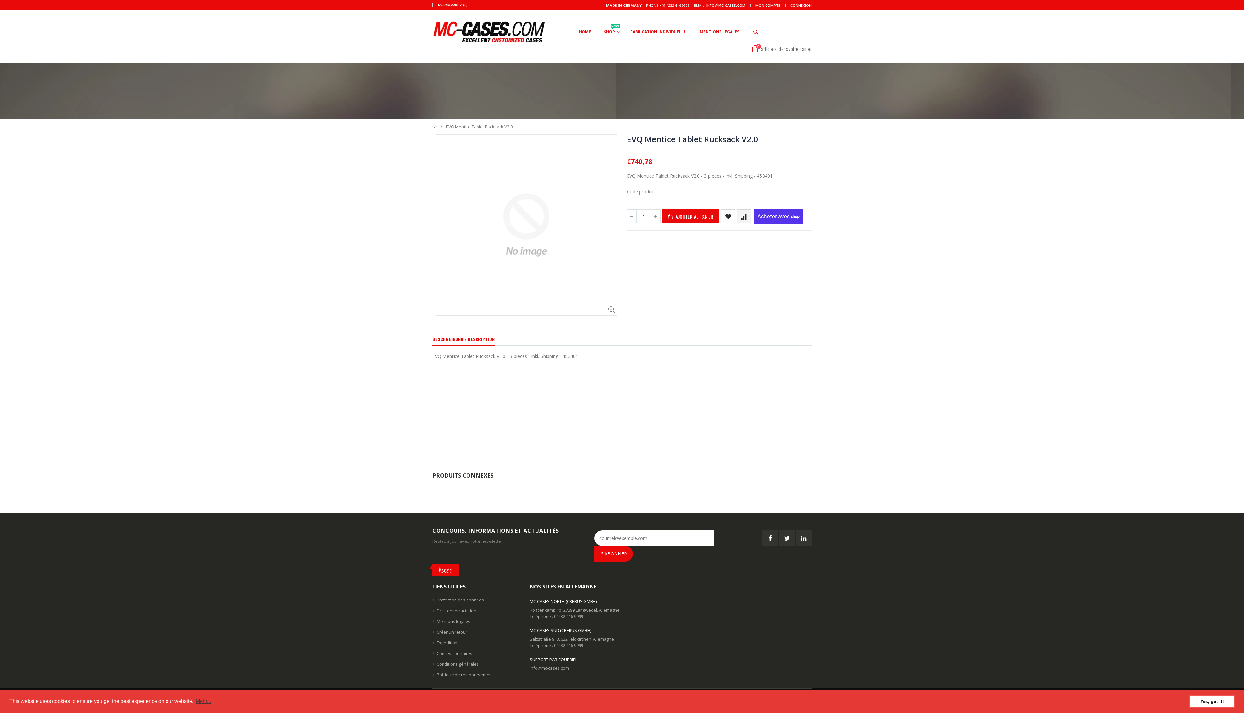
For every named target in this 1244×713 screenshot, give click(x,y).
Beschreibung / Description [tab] (463, 339)
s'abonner (614, 554)
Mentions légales (453, 621)
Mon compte (767, 5)
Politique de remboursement (465, 675)
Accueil (434, 127)
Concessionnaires (454, 653)
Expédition (447, 643)
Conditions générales (458, 664)
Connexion (801, 5)
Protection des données (460, 600)
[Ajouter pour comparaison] (744, 216)
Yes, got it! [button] (1212, 701)
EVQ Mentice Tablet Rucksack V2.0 (692, 139)
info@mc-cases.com (725, 5)
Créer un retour (452, 632)
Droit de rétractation (456, 610)
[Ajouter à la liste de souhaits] (728, 216)
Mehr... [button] (203, 701)
